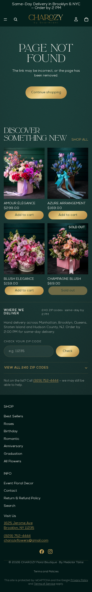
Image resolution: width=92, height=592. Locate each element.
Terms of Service (44, 584)
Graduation (13, 454)
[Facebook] (42, 551)
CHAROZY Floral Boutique (39, 562)
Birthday (11, 431)
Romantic (11, 439)
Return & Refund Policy (22, 498)
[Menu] (5, 19)
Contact (10, 491)
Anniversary (13, 446)
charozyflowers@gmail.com (26, 540)
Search (9, 506)
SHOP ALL (79, 140)
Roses (9, 424)
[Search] (15, 19)
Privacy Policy (79, 580)
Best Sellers (13, 416)
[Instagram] (50, 551)
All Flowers (12, 461)
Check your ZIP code (22, 341)
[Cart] (86, 19)
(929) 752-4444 (46, 380)
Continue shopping (46, 92)
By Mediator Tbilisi (71, 562)
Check (67, 351)
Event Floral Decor (18, 483)
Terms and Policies (46, 571)
